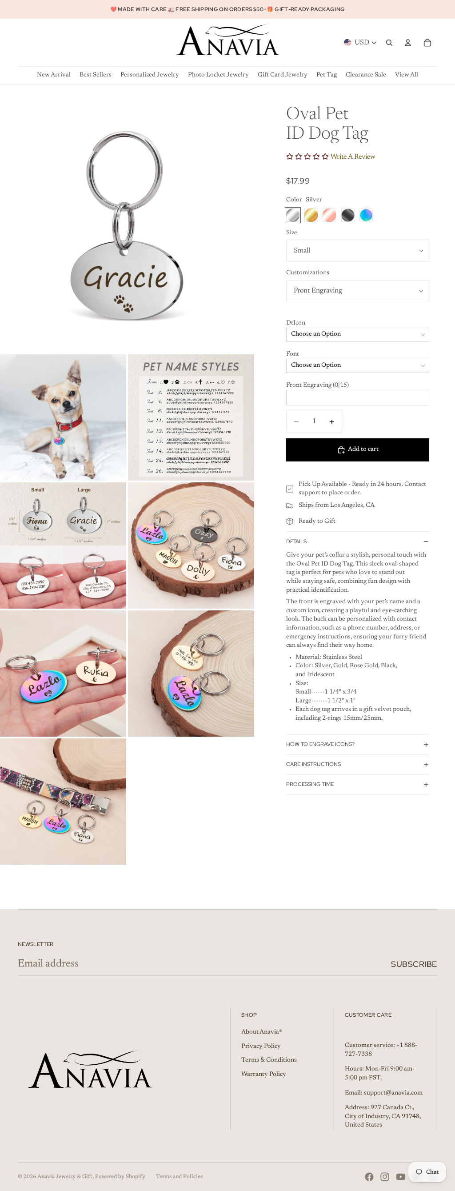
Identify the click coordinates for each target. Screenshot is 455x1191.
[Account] (408, 42)
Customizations (307, 273)
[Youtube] (400, 1176)
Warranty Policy (263, 1074)
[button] (357, 323)
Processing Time (310, 784)
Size (291, 233)
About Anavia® (262, 1032)
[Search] (389, 42)
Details (296, 541)
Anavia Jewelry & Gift (64, 1176)
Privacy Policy (261, 1046)
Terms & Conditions (269, 1060)
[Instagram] (384, 1176)
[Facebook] (369, 1176)
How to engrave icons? (320, 744)
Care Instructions (313, 764)
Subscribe (414, 964)
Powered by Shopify (120, 1176)
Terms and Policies (179, 1176)
